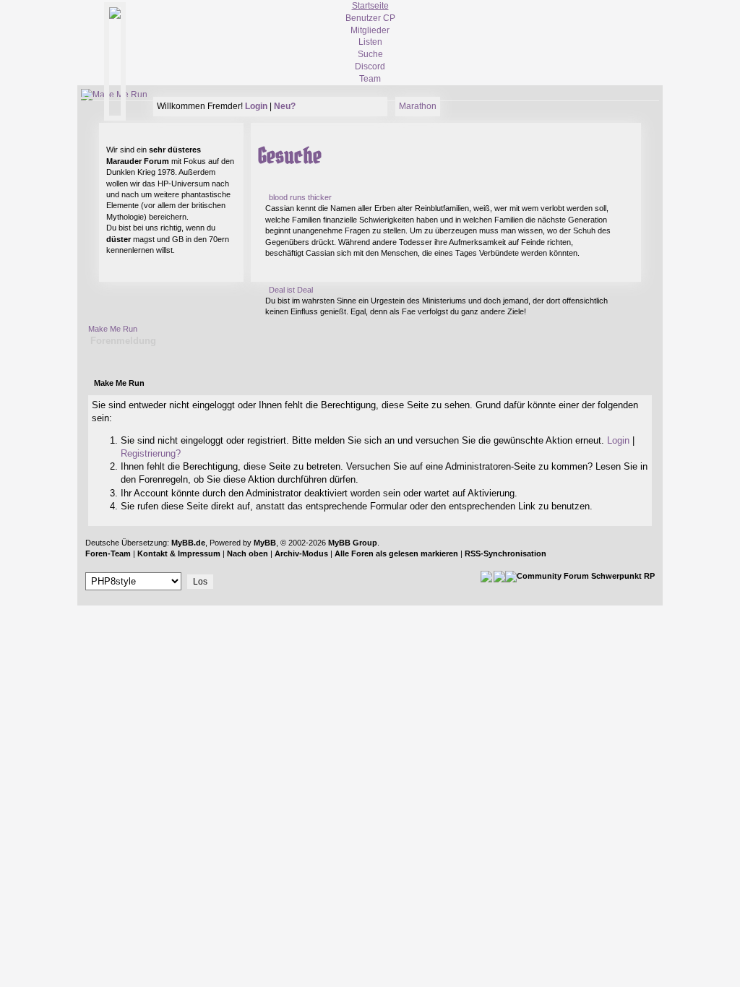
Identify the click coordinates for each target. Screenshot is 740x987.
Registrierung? (151, 453)
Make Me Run (112, 328)
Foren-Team (108, 553)
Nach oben (247, 553)
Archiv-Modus (301, 553)
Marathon (417, 106)
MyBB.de (188, 542)
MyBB (265, 542)
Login (618, 440)
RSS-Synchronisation (505, 553)
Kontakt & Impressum (178, 553)
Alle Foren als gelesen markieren (396, 553)
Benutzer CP (370, 18)
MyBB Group (352, 542)
